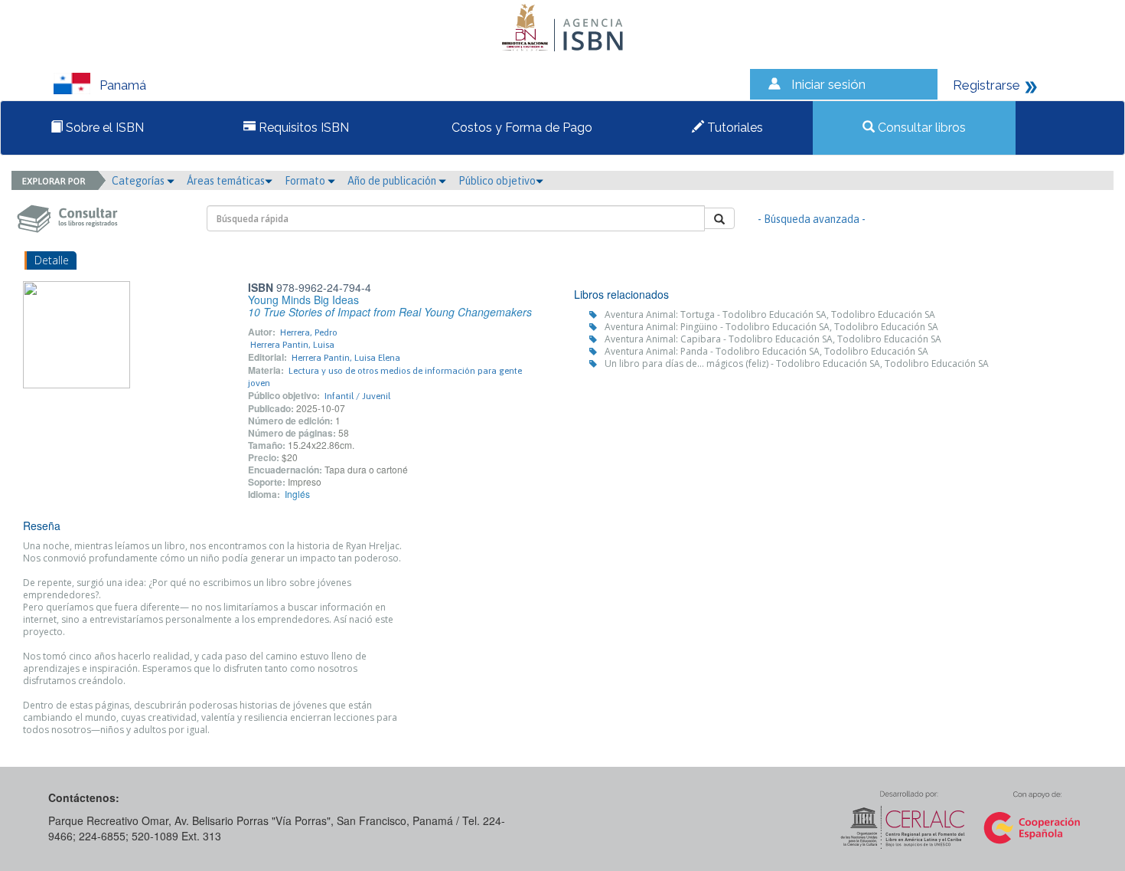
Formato (306, 181)
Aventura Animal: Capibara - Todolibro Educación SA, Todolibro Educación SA (773, 338)
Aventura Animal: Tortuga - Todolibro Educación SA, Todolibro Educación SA (770, 314)
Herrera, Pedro (309, 332)
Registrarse (986, 85)
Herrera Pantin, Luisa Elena (346, 357)
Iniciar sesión (828, 84)
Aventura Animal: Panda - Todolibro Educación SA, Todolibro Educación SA (766, 351)
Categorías (139, 181)
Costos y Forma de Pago (520, 127)
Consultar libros (920, 127)
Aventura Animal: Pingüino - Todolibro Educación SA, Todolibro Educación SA (771, 326)
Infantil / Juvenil (357, 396)
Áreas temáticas (226, 181)
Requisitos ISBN (302, 127)
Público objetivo (497, 181)
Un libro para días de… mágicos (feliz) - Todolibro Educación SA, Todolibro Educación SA (797, 363)
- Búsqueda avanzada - (812, 219)
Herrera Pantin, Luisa (292, 344)
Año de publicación (393, 181)
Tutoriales (733, 127)
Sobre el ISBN (103, 127)
